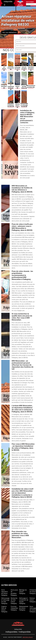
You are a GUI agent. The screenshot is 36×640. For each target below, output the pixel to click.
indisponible (8, 7)
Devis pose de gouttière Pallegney (14, 592)
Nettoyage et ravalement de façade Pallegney (23, 600)
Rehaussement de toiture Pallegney (23, 608)
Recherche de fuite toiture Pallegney (14, 600)
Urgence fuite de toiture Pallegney (4, 609)
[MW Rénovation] (18, 623)
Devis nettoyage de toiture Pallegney (33, 609)
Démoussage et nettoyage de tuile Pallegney (5, 600)
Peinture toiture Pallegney (33, 599)
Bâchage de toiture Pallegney (23, 591)
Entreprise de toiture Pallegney (33, 591)
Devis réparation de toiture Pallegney (4, 592)
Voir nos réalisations (9, 32)
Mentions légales (28, 637)
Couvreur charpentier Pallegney (14, 608)
